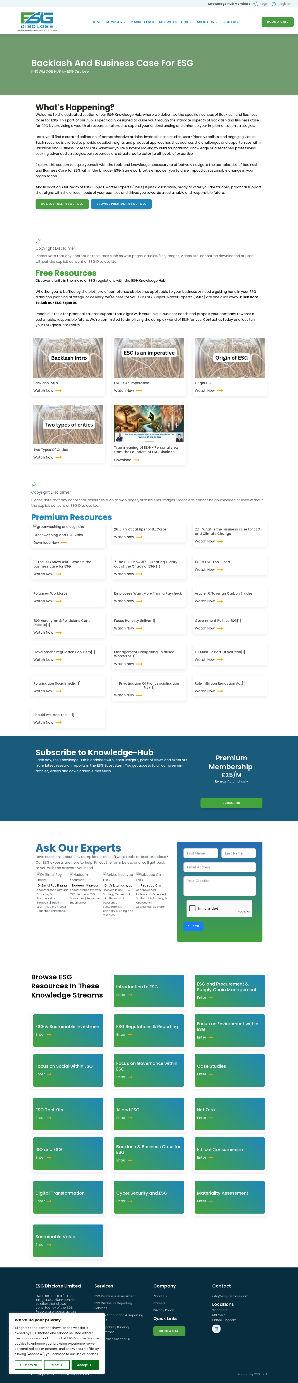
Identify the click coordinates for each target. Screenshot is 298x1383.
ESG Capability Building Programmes (111, 1329)
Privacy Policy (163, 1310)
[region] (57, 1343)
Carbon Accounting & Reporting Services (118, 1317)
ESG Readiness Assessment (115, 1296)
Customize (28, 1365)
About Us (205, 21)
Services (114, 21)
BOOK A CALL (277, 22)
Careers (159, 1303)
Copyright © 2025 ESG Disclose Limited (60, 1374)
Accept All (85, 1365)
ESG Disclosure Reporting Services (113, 1305)
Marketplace (142, 21)
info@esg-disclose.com (230, 1296)
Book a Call (169, 1331)
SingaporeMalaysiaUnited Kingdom (224, 1315)
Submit (193, 926)
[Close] (100, 1316)
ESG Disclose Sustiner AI (112, 1339)
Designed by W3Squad (252, 1374)
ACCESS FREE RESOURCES (62, 204)
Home (96, 21)
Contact (231, 21)
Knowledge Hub (173, 21)
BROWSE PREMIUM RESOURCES (121, 204)
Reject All (57, 1365)
